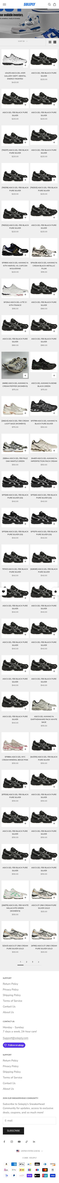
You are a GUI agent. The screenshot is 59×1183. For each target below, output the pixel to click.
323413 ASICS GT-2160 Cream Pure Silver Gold (15, 947)
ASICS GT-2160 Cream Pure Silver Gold (44, 906)
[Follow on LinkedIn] (34, 1141)
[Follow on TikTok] (26, 1141)
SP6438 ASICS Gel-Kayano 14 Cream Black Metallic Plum (44, 266)
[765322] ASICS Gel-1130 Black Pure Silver (15, 226)
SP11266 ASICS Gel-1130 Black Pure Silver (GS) (15, 532)
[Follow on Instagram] (11, 1141)
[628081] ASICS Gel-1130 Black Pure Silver (44, 570)
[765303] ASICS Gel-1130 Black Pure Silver (44, 188)
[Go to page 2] (39, 962)
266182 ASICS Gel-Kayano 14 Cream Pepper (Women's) (15, 384)
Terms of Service (12, 1001)
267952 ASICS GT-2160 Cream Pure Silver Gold (44, 947)
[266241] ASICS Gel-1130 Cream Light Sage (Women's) (15, 422)
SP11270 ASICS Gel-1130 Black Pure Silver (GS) (44, 532)
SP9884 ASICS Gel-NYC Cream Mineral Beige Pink (15, 758)
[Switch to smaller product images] (55, 42)
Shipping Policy (12, 995)
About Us (8, 1012)
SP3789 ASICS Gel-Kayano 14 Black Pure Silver (44, 422)
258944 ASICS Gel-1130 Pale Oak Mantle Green (15, 459)
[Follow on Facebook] (4, 1141)
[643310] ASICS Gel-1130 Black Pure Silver (43, 758)
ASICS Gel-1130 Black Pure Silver (43, 74)
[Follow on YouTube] (19, 1141)
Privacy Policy (10, 989)
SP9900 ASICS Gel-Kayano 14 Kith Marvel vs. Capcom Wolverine (15, 266)
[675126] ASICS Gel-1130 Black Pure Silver (15, 795)
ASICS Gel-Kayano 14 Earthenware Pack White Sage (44, 719)
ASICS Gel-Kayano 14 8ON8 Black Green (43, 384)
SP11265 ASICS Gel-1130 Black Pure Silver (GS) (44, 496)
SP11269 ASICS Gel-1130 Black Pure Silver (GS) (15, 496)
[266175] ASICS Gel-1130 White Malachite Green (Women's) (15, 908)
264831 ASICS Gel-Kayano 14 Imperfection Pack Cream (44, 459)
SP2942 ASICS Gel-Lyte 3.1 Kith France (15, 303)
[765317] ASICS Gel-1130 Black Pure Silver (15, 151)
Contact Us (9, 1006)
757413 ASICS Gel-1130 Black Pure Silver (15, 570)
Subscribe (13, 1130)
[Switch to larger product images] (50, 42)
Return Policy (10, 984)
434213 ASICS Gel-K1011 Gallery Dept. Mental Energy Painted (15, 76)
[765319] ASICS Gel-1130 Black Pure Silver (15, 188)
